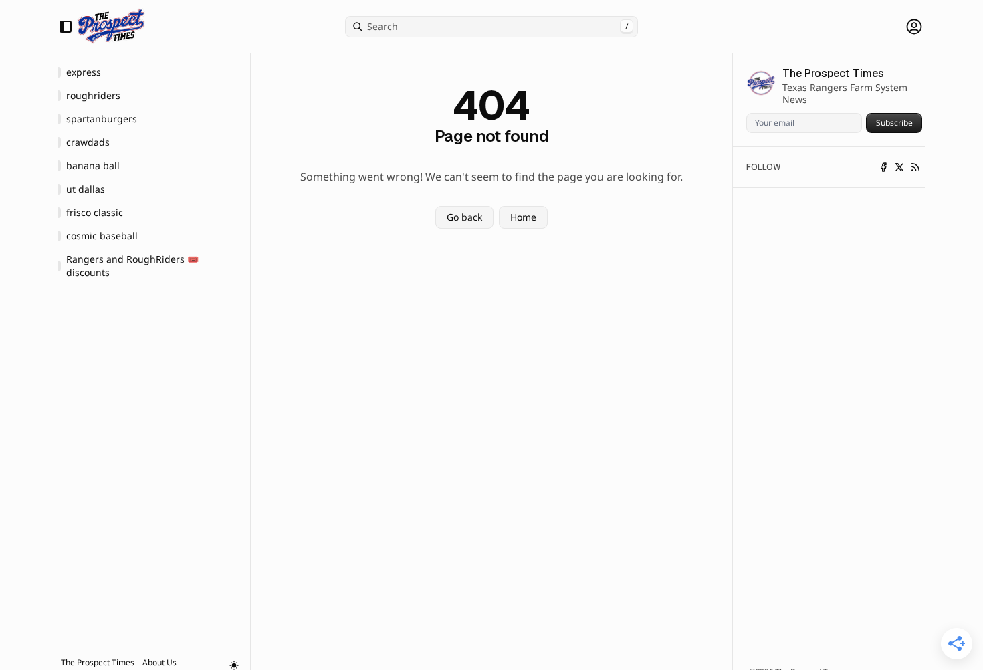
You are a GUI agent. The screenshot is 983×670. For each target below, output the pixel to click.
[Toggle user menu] (914, 26)
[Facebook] (883, 167)
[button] (97, 662)
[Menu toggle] (66, 27)
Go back (464, 217)
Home (523, 217)
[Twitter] (899, 167)
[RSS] (915, 167)
